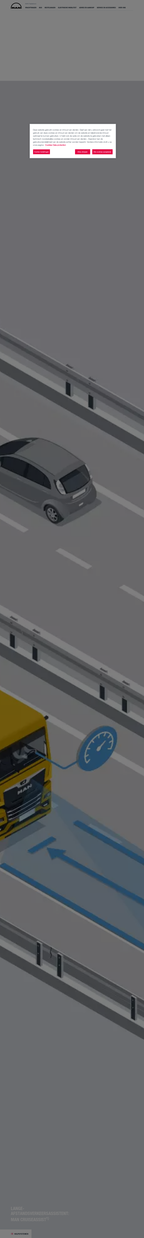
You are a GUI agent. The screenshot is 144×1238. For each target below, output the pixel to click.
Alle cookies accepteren (102, 152)
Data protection (59, 145)
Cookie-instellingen (41, 152)
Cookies (48, 145)
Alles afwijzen (83, 152)
